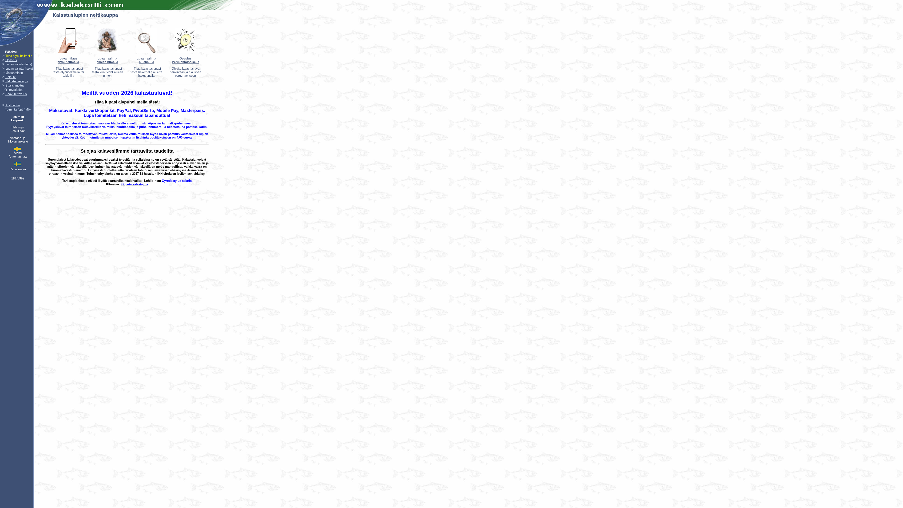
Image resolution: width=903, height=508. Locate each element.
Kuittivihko (12, 105)
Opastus (11, 60)
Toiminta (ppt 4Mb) (18, 109)
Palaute (10, 77)
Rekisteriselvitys (16, 81)
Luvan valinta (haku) (19, 68)
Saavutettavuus (16, 94)
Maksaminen (14, 73)
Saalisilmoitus (14, 85)
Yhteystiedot (14, 89)
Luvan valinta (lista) (18, 64)
